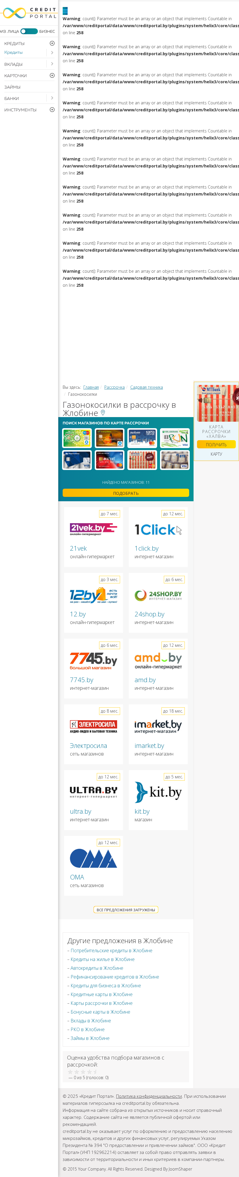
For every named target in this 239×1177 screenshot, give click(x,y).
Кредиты (13, 52)
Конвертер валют (102, 369)
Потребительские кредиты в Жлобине (111, 950)
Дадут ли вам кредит (153, 320)
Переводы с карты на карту (182, 369)
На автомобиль (100, 308)
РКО (174, 344)
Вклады (13, 65)
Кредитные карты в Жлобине (102, 994)
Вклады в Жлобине (91, 1020)
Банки (11, 99)
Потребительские (134, 295)
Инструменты (98, 357)
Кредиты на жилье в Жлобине (103, 959)
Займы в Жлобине (90, 1038)
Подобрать (126, 493)
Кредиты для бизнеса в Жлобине (106, 985)
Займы (12, 87)
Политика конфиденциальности (149, 1096)
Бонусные (190, 332)
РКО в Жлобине (88, 1029)
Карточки (92, 332)
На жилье (191, 295)
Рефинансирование (169, 308)
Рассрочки (94, 344)
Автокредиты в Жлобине (97, 968)
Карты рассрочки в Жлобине (102, 1003)
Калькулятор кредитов (169, 357)
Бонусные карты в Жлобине (100, 1012)
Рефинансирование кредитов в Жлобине (115, 977)
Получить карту (216, 445)
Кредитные (141, 332)
